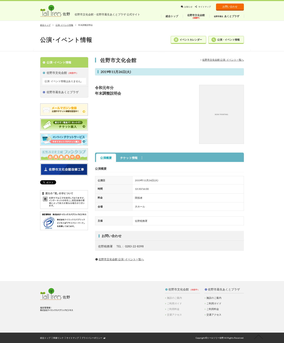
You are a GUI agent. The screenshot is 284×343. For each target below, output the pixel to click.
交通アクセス (213, 314)
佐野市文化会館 (178, 289)
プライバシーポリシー (91, 338)
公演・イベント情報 (228, 39)
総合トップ (45, 25)
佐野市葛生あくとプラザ (224, 289)
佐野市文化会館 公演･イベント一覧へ (223, 59)
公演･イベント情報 (64, 25)
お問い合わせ (229, 6)
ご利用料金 (212, 309)
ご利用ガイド (213, 303)
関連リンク (58, 338)
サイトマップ (204, 6)
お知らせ (188, 6)
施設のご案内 (213, 297)
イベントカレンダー (191, 39)
